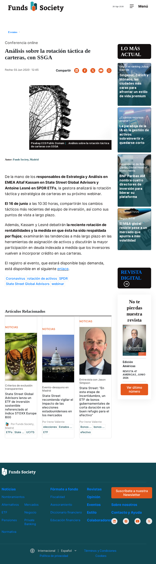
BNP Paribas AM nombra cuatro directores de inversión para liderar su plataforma (132, 186)
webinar (58, 284)
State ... (19, 432)
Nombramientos (13, 497)
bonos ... (99, 426)
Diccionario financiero (66, 512)
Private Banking (30, 522)
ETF (45, 432)
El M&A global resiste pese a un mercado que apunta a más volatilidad (133, 232)
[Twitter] (92, 70)
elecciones (50, 426)
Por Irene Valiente (53, 421)
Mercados (31, 505)
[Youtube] (137, 521)
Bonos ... (86, 426)
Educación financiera (65, 520)
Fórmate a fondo (64, 489)
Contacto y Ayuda (126, 512)
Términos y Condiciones (100, 551)
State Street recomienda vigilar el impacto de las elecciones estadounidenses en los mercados (57, 405)
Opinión (93, 497)
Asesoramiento (61, 505)
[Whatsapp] (109, 70)
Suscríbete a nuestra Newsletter (132, 493)
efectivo (85, 432)
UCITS (30, 432)
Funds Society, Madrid (26, 159)
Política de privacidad (54, 556)
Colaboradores (99, 520)
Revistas (94, 489)
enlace (62, 269)
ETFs (9, 432)
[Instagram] (126, 521)
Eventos (94, 505)
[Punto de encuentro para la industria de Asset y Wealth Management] (36, 6)
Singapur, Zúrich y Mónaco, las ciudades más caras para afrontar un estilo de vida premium (133, 85)
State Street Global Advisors (28, 284)
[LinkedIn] (76, 70)
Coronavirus (15, 278)
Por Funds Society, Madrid (19, 425)
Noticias (9, 489)
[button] (53, 550)
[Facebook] (84, 70)
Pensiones (9, 520)
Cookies (100, 556)
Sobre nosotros (124, 505)
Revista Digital (131, 275)
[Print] (101, 70)
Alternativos (10, 505)
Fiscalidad (57, 497)
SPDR (63, 278)
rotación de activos (42, 278)
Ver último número (134, 389)
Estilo (91, 512)
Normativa (9, 532)
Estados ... (65, 426)
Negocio (30, 512)
